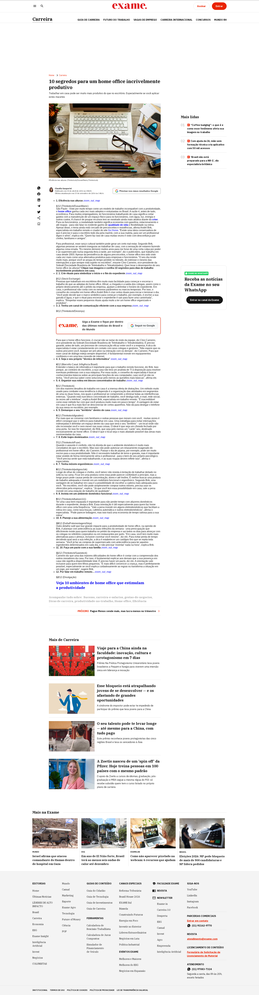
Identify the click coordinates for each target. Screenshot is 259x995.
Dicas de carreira (61, 601)
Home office (123, 601)
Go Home (113, 230)
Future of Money (71, 919)
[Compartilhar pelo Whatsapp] (39, 188)
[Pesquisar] (42, 6)
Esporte (66, 901)
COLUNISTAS (39, 963)
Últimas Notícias (41, 896)
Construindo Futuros (131, 914)
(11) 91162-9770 (202, 925)
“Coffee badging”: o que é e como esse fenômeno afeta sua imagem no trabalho (205, 128)
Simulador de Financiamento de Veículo (95, 948)
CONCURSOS (203, 19)
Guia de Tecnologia (98, 896)
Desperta (162, 915)
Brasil (35, 912)
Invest (35, 951)
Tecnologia (68, 913)
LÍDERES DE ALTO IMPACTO (42, 904)
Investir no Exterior (130, 926)
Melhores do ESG (128, 964)
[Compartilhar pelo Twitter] (39, 212)
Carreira (42, 19)
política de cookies (77, 990)
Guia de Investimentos (99, 902)
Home (51, 75)
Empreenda (163, 945)
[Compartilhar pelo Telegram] (39, 206)
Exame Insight (40, 936)
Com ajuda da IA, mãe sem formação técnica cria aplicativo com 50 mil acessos (205, 144)
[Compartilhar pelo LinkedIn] (39, 200)
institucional (40, 990)
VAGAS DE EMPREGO (145, 19)
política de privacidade (102, 990)
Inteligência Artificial (39, 944)
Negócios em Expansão (132, 970)
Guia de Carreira (88, 19)
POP (64, 931)
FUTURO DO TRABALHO (116, 19)
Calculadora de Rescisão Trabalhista (99, 927)
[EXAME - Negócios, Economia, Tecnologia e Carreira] (129, 6)
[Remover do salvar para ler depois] (39, 224)
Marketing (68, 895)
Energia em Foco (128, 920)
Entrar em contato (197, 920)
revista (162, 890)
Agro (159, 939)
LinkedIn (192, 895)
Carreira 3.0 (164, 909)
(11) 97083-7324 (202, 969)
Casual (66, 889)
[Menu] (34, 6)
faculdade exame (168, 883)
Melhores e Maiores (130, 958)
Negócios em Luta (129, 938)
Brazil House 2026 (129, 896)
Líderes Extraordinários (132, 932)
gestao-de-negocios (138, 597)
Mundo (66, 883)
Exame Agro (69, 907)
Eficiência (139, 601)
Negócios (37, 957)
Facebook (192, 907)
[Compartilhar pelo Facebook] (39, 194)
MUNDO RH (220, 19)
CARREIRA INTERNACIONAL (176, 19)
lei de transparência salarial (132, 990)
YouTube (192, 889)
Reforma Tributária (130, 890)
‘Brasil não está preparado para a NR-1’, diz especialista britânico (203, 161)
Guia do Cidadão (96, 890)
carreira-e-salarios (109, 597)
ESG (34, 930)
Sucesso (89, 597)
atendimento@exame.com (202, 938)
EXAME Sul (125, 902)
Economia (38, 924)
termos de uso (57, 990)
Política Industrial (129, 944)
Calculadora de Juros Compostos (99, 936)
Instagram (193, 901)
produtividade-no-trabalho (93, 601)
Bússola (123, 908)
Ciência (66, 925)
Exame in (162, 903)
